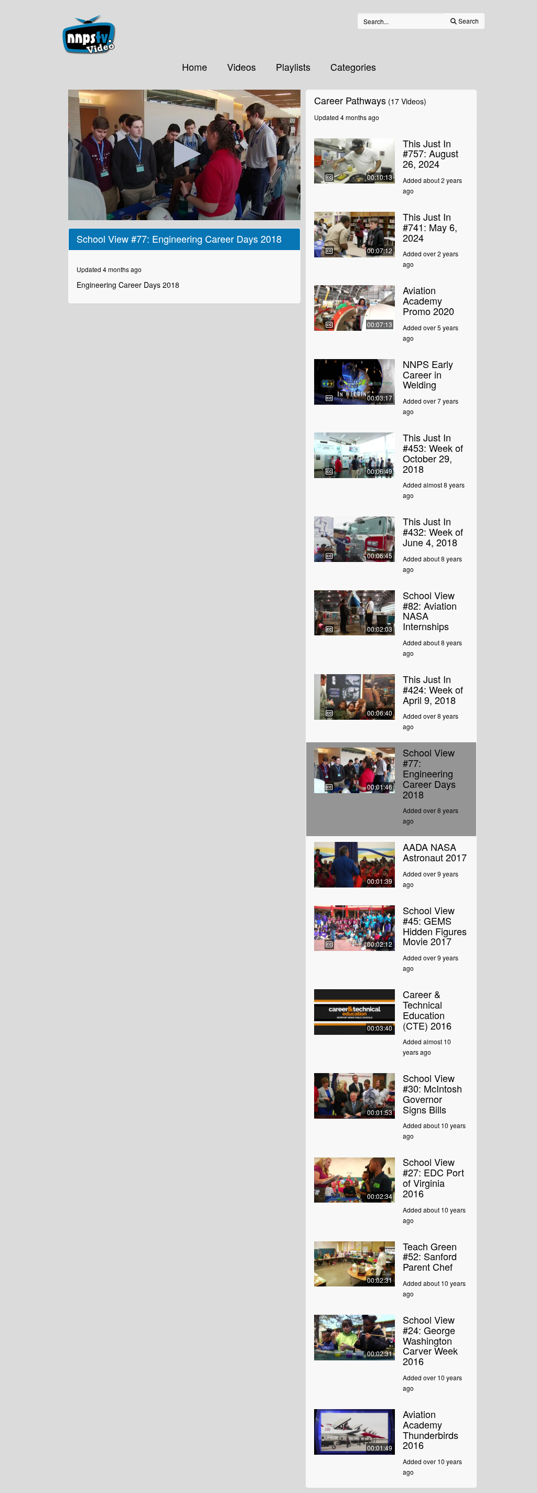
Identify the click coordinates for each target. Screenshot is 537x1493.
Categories (353, 66)
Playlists (293, 66)
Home (194, 66)
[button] (184, 154)
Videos (241, 66)
